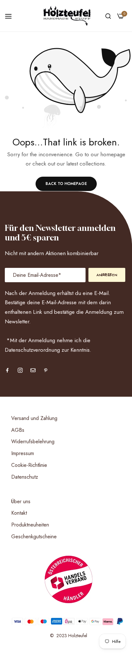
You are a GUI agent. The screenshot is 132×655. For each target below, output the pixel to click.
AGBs (17, 430)
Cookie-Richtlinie (29, 465)
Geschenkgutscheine (34, 536)
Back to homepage (66, 184)
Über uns (20, 501)
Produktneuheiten (30, 524)
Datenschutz (24, 477)
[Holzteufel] (66, 16)
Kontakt (19, 513)
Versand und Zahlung (34, 418)
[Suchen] (108, 15)
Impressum (22, 453)
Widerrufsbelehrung (32, 441)
